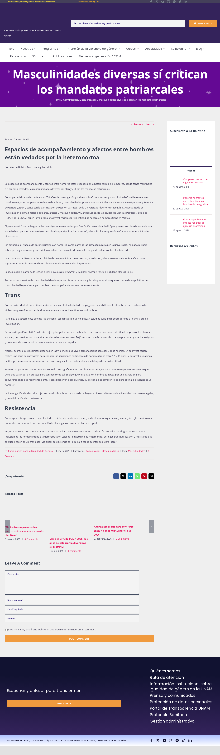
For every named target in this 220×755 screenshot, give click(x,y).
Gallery (29, 511)
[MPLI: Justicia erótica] (175, 255)
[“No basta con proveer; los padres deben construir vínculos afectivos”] (25, 511)
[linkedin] (186, 1)
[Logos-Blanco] (33, 7)
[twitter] (157, 1)
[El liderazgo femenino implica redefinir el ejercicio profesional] (177, 220)
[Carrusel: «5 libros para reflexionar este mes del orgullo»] (187, 266)
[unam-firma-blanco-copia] (16, 669)
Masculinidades (110, 450)
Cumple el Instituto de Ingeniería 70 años (195, 181)
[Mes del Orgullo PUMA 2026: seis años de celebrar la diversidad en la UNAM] (69, 517)
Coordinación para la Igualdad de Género (30, 450)
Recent (191, 170)
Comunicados (93, 450)
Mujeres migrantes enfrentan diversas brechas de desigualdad (196, 201)
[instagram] (168, 1)
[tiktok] (180, 1)
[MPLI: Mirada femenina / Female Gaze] (175, 262)
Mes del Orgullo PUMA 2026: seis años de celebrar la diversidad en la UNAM (64, 517)
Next (149, 124)
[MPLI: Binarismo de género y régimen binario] (187, 255)
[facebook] (151, 1)
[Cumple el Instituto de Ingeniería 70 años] (177, 180)
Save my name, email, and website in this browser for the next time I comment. (52, 629)
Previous (138, 124)
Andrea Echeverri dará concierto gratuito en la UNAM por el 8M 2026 (109, 511)
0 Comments (31, 539)
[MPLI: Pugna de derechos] (199, 255)
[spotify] (174, 1)
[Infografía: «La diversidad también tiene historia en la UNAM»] (199, 265)
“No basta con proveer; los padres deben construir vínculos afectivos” (20, 511)
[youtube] (162, 1)
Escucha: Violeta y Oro (88, 1)
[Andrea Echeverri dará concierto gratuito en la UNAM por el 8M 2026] (114, 511)
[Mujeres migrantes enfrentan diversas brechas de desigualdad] (177, 198)
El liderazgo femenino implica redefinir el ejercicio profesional (195, 222)
